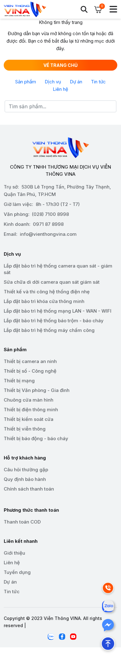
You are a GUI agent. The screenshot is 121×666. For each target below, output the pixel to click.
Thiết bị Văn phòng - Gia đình (36, 390)
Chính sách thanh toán (29, 489)
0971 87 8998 (48, 224)
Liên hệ (60, 89)
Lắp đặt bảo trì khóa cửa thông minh (44, 301)
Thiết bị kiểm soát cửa (28, 419)
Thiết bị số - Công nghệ (30, 371)
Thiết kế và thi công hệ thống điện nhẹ (47, 292)
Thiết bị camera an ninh (30, 361)
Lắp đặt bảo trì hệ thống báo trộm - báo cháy (54, 321)
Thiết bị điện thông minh (31, 409)
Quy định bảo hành (25, 479)
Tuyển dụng (17, 572)
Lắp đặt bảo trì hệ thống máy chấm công (49, 330)
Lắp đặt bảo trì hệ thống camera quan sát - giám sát (58, 269)
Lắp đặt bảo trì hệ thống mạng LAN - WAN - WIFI (57, 311)
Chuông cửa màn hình (28, 400)
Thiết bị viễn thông (25, 429)
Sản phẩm (25, 82)
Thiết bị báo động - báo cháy (36, 438)
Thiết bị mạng (19, 381)
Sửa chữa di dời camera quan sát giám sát (52, 282)
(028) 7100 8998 (50, 214)
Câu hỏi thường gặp (26, 470)
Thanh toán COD (22, 522)
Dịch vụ (53, 82)
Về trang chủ (60, 65)
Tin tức (98, 82)
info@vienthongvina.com (48, 234)
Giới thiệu (14, 553)
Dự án (76, 82)
